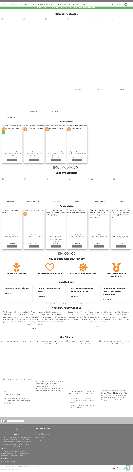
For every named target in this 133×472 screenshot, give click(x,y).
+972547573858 (6, 451)
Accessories (24, 4)
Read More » (8, 293)
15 (81, 303)
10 (67, 303)
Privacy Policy (39, 441)
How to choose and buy (45, 4)
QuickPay (76, 4)
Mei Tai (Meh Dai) (33, 201)
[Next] (78, 167)
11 (70, 303)
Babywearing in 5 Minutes (17, 288)
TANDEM (100, 89)
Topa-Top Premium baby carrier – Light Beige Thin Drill (77, 152)
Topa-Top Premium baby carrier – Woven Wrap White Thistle (12, 153)
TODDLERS (77, 89)
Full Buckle (11, 201)
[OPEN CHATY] (127, 467)
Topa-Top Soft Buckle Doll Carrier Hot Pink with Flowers (77, 237)
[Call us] (8, 449)
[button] (116, 4)
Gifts (122, 89)
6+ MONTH (55, 112)
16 (84, 303)
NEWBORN (33, 112)
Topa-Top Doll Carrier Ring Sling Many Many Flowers (99, 237)
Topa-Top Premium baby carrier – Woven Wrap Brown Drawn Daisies (55, 153)
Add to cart (12, 160)
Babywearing (14, 4)
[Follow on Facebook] (2, 449)
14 (78, 303)
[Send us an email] (6, 449)
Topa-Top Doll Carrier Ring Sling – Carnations (120, 237)
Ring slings (55, 201)
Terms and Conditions (42, 434)
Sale (33, 4)
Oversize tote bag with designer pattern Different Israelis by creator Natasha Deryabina (56, 238)
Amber (77, 201)
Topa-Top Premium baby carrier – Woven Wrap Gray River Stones (34, 153)
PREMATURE (11, 117)
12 (73, 303)
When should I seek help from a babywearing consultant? (114, 291)
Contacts (67, 4)
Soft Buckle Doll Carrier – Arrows (12, 237)
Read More (16, 446)
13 (75, 303)
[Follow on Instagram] (4, 449)
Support (58, 4)
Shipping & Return (40, 437)
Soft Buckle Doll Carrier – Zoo (34, 236)
